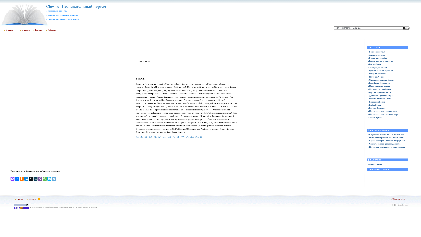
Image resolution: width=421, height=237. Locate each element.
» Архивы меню (375, 164)
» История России (376, 76)
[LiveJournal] (35, 179)
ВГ (141, 136)
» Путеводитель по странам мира (382, 111)
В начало (26, 30)
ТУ (178, 136)
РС (174, 136)
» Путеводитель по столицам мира (383, 114)
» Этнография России (377, 67)
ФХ (182, 136)
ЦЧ (187, 136)
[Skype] (49, 179)
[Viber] (40, 179)
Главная (9, 30)
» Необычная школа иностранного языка (386, 146)
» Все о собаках (374, 64)
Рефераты (52, 30)
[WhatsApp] (45, 179)
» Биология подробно (377, 58)
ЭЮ (197, 136)
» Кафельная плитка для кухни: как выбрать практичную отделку (387, 134)
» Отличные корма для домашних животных (387, 137)
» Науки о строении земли (379, 92)
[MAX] (12, 179)
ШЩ (192, 136)
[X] (31, 179)
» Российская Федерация (379, 83)
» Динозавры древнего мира (380, 95)
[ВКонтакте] (17, 179)
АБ (137, 136)
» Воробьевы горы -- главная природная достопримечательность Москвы (387, 140)
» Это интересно (375, 117)
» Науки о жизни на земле (379, 98)
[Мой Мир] (26, 179)
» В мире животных (376, 51)
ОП (169, 136)
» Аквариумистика (376, 54)
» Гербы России (374, 105)
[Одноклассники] (22, 179)
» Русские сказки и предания (380, 70)
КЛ (159, 136)
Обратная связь (398, 199)
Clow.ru (404, 205)
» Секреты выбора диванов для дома (384, 143)
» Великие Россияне (376, 108)
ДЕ (146, 136)
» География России (376, 101)
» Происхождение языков (379, 86)
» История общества (377, 73)
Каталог (39, 30)
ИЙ (155, 136)
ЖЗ (150, 136)
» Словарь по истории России (381, 80)
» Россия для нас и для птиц (380, 61)
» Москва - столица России (379, 89)
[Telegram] (54, 179)
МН (164, 136)
